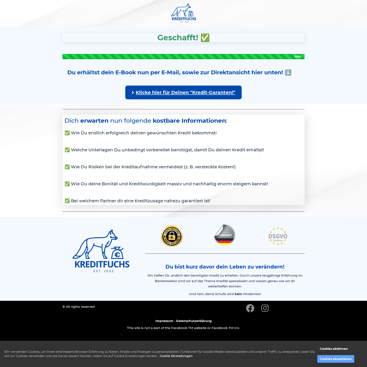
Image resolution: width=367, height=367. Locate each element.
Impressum (164, 321)
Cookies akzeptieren (336, 359)
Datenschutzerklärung (194, 321)
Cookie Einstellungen (176, 356)
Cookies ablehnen (334, 349)
